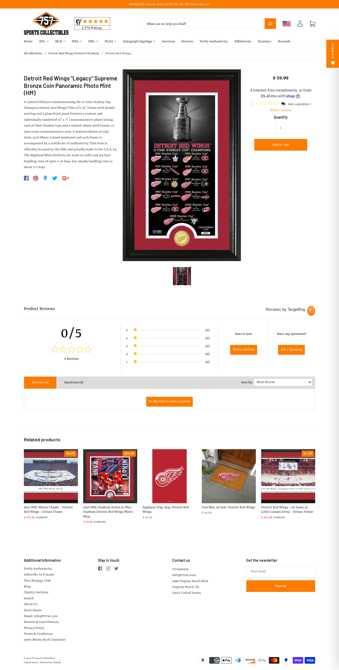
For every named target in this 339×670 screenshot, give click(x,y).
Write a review (280, 110)
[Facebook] (26, 178)
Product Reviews (39, 309)
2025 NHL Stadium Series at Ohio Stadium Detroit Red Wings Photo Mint (108, 512)
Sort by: (247, 382)
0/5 (71, 333)
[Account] (300, 25)
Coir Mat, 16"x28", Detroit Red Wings (228, 507)
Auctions (168, 41)
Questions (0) (73, 382)
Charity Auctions (36, 592)
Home (28, 41)
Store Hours (32, 610)
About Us (30, 604)
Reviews (187, 41)
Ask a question (298, 104)
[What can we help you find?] (210, 24)
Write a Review (244, 350)
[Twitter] (55, 178)
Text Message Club (37, 581)
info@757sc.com (184, 575)
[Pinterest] (36, 178)
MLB (59, 41)
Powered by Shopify (50, 662)
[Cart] (312, 24)
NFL (42, 41)
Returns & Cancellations (41, 622)
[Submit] (270, 23)
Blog (27, 586)
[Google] (66, 178)
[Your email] (280, 572)
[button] (265, 104)
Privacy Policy (34, 628)
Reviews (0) (40, 382)
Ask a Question (291, 350)
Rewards (284, 41)
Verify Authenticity (214, 41)
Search (29, 598)
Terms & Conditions (38, 634)
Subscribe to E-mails (39, 575)
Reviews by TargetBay (286, 309)
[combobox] (210, 23)
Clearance (264, 41)
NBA (75, 41)
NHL (92, 41)
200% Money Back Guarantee (45, 640)
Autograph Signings (138, 41)
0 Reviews (71, 359)
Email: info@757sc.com (41, 616)
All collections (33, 53)
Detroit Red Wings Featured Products (73, 53)
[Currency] (287, 24)
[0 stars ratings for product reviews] (71, 350)
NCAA (109, 41)
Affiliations (242, 41)
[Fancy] (45, 178)
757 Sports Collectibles (43, 658)
